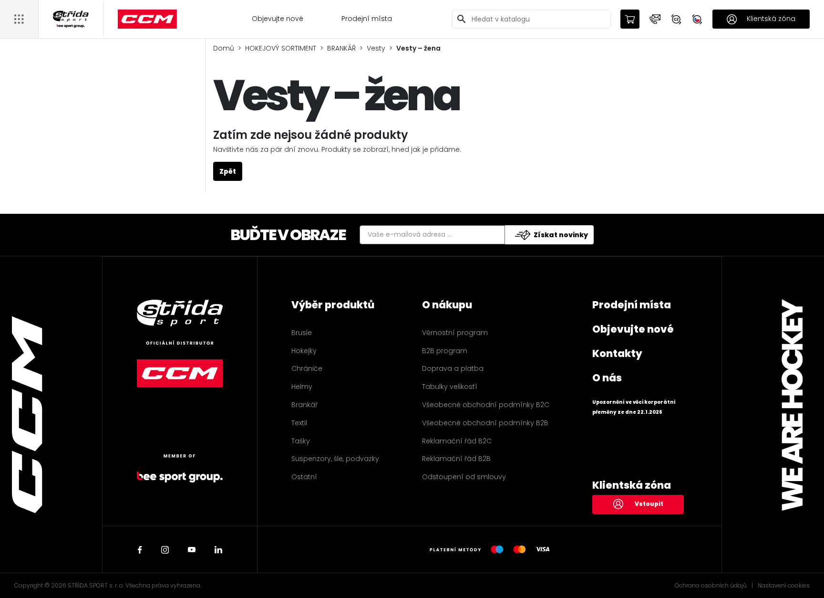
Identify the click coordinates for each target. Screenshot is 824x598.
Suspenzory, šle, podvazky (335, 458)
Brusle (301, 332)
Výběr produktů (332, 305)
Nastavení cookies (784, 585)
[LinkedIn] (218, 550)
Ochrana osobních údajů (711, 585)
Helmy (301, 386)
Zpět (227, 171)
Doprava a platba (453, 368)
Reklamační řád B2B (456, 458)
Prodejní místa (366, 18)
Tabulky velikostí (449, 386)
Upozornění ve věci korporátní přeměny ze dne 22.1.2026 (634, 407)
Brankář (304, 404)
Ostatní (304, 477)
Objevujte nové (277, 18)
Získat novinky (561, 235)
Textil (299, 423)
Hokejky (304, 351)
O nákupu (447, 305)
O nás (607, 378)
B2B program (444, 351)
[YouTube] (192, 550)
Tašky (300, 441)
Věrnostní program (455, 332)
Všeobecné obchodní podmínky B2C (485, 404)
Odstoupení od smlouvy (464, 477)
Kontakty (617, 353)
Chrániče (306, 368)
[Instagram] (165, 550)
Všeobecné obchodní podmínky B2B (485, 423)
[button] (655, 19)
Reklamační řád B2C (457, 441)
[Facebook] (140, 550)
